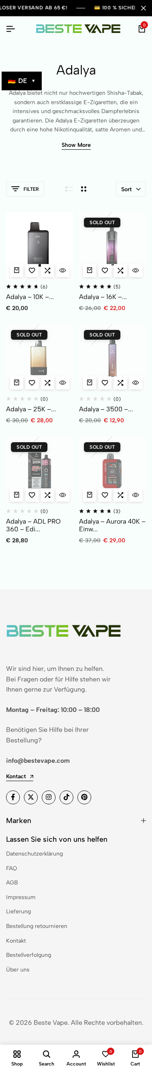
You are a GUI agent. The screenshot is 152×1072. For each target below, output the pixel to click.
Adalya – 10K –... (30, 297)
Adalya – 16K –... (103, 297)
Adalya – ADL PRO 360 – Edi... (33, 525)
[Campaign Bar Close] (143, 8)
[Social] (13, 797)
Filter (31, 189)
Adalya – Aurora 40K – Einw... (112, 525)
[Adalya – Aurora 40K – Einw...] (112, 470)
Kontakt (16, 940)
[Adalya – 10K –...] (39, 245)
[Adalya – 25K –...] (39, 357)
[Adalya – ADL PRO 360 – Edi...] (39, 470)
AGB (12, 882)
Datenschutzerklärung (34, 853)
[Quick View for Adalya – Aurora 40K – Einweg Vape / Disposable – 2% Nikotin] (135, 495)
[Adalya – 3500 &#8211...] (112, 357)
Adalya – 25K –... (31, 409)
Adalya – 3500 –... (106, 409)
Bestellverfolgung (28, 955)
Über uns (18, 969)
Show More (76, 145)
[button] (47, 270)
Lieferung (18, 911)
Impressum (21, 897)
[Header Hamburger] (10, 29)
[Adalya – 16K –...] (112, 245)
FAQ (11, 868)
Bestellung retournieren (36, 926)
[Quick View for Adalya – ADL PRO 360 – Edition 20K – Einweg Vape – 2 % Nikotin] (62, 495)
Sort (126, 189)
